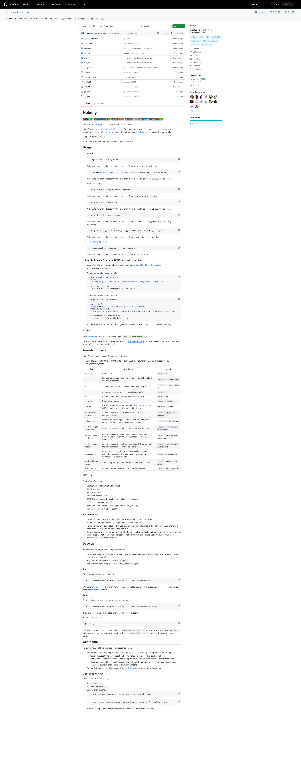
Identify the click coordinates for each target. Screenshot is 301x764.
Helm (100, 124)
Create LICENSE (129, 82)
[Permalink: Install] (81, 330)
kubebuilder (216, 37)
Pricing (82, 4)
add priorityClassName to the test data (118, 33)
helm (201, 37)
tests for (131, 43)
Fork (276, 12)
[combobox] (157, 26)
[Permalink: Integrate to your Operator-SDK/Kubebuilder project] (81, 260)
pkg (85, 58)
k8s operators (107, 132)
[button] (178, 159)
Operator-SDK (142, 265)
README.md (89, 87)
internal (87, 53)
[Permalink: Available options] (81, 350)
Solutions (26, 4)
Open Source (55, 4)
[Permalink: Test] (81, 595)
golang (194, 37)
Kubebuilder (156, 265)
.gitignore (87, 68)
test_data (87, 63)
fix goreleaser (128, 77)
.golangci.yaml (89, 72)
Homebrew (92, 336)
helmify (18, 12)
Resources (40, 4)
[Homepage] (6, 4)
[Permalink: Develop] (81, 543)
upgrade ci (127, 39)
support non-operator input (133, 53)
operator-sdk (206, 45)
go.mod (87, 92)
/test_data (129, 668)
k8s (207, 37)
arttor (10, 12)
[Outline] (182, 104)
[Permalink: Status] (81, 475)
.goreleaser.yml (90, 77)
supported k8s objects (113, 129)
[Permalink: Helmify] (81, 112)
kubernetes (195, 41)
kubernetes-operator (210, 41)
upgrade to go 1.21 (130, 72)
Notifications (262, 12)
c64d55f (156, 33)
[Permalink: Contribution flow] (81, 673)
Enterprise (70, 4)
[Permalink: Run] (81, 569)
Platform (14, 4)
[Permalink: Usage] (81, 147)
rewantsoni (89, 33)
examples (87, 48)
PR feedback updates (131, 87)
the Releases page (136, 341)
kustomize (96, 242)
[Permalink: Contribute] (81, 641)
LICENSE (87, 82)
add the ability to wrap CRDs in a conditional (140, 68)
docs (142, 405)
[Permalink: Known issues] (81, 514)
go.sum (87, 96)
